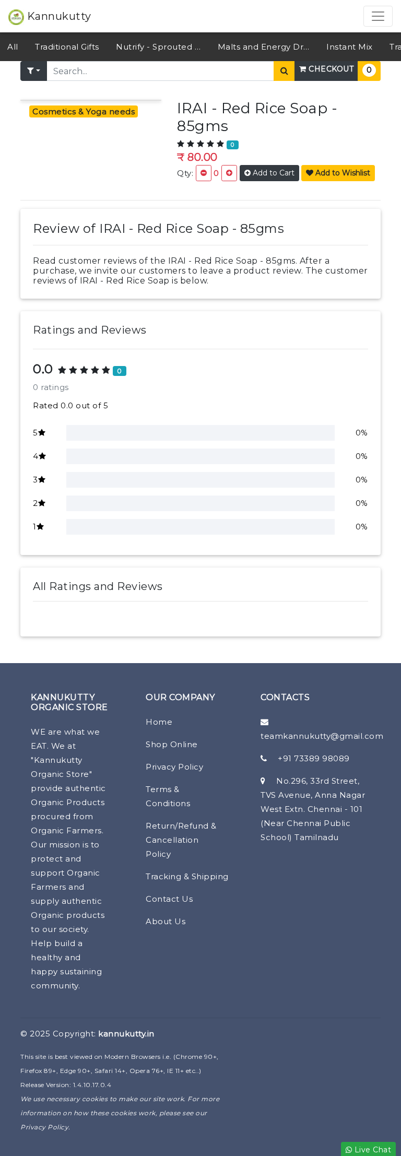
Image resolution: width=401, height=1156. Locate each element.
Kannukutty (57, 16)
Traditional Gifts (67, 47)
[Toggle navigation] (378, 16)
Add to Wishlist (341, 173)
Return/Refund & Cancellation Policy (181, 840)
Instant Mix (349, 47)
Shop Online (172, 744)
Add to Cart (272, 173)
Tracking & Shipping (187, 876)
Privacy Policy (174, 767)
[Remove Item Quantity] (203, 173)
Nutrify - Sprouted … (158, 47)
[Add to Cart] (229, 173)
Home (159, 722)
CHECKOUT (330, 69)
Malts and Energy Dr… (264, 47)
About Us (165, 921)
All (12, 47)
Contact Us (169, 899)
